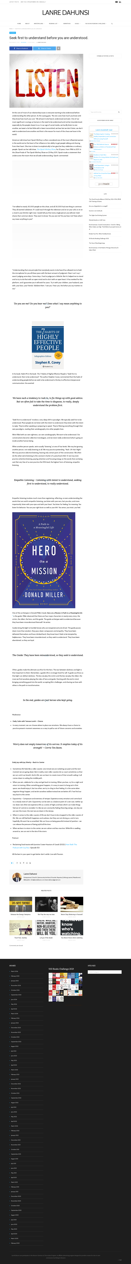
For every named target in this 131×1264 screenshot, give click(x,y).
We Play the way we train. (46, 914)
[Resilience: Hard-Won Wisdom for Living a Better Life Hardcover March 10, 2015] (91, 159)
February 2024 (15, 1018)
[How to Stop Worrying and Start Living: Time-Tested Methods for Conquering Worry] (80, 996)
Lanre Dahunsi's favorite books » (74, 1005)
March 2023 (14, 1070)
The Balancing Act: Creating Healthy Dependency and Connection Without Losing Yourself (105, 136)
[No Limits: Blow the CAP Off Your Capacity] (77, 978)
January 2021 (14, 1191)
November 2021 (15, 1145)
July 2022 (13, 1107)
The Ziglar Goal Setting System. (98, 215)
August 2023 (14, 1046)
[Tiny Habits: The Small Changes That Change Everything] (54, 995)
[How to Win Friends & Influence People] (58, 978)
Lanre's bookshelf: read (104, 130)
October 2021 (15, 1149)
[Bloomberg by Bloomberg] (58, 995)
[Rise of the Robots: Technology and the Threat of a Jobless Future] (58, 1001)
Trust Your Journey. (20, 938)
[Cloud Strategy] (77, 995)
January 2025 (15, 981)
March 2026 (14, 971)
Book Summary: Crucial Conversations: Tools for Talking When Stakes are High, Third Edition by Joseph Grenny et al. (105, 227)
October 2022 (15, 1093)
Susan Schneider (98, 177)
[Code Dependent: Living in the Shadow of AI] (91, 169)
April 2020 (14, 1234)
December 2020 (16, 1196)
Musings (12, 33)
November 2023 (16, 1032)
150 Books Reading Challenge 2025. (99, 238)
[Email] (4, 133)
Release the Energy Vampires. (21, 914)
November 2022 (16, 1088)
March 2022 (14, 1126)
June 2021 (14, 1168)
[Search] (111, 23)
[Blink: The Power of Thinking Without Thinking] (50, 978)
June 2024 (14, 999)
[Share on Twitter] (4, 123)
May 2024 (14, 1004)
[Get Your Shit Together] (73, 990)
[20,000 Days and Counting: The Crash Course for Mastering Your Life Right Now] (73, 995)
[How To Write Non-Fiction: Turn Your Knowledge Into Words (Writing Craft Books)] (62, 989)
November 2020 (16, 1201)
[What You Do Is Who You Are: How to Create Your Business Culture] (50, 995)
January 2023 (15, 1079)
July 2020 (14, 1220)
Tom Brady (93, 151)
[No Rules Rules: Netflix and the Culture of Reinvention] (54, 989)
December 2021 (15, 1140)
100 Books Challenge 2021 (61, 969)
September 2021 (16, 1154)
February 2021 (15, 1187)
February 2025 (15, 976)
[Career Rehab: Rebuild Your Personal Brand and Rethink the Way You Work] (62, 984)
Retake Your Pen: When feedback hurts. (100, 234)
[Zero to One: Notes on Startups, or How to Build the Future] (73, 978)
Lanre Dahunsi (41, 42)
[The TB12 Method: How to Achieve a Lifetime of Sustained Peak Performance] (91, 148)
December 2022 (16, 1084)
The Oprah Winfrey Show (46, 149)
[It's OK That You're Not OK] (69, 989)
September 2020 (16, 1210)
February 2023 (15, 1074)
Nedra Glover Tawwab (95, 141)
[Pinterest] (4, 128)
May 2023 (14, 1060)
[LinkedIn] (30, 863)
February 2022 (15, 1131)
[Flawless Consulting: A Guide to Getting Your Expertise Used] (65, 988)
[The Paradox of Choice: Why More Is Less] (65, 978)
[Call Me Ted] (80, 984)
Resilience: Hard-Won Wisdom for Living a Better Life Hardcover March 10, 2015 (106, 157)
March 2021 (14, 1182)
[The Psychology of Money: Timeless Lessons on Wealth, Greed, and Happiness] (77, 990)
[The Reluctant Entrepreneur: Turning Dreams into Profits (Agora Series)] (50, 984)
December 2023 (16, 1027)
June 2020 (14, 1224)
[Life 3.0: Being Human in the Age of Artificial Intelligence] (80, 987)
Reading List (53, 23)
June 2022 (14, 1112)
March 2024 (14, 1013)
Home (19, 23)
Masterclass (38, 23)
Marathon (66, 23)
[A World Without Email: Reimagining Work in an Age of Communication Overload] (62, 1001)
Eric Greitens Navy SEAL (96, 161)
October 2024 (15, 990)
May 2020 (14, 1229)
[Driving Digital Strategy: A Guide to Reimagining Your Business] (50, 1001)
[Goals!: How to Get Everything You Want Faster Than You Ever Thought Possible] (54, 978)
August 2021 (14, 1159)
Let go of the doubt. (46, 938)
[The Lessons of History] (54, 1001)
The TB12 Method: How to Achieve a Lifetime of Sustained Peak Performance (105, 147)
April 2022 (14, 1121)
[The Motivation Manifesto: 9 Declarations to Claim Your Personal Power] (54, 982)
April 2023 (14, 1065)
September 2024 (16, 995)
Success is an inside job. (29, 2)
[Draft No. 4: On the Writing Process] (65, 995)
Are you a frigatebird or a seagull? (98, 206)
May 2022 (14, 1116)
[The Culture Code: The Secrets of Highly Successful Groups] (62, 995)
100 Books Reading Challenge (95, 23)
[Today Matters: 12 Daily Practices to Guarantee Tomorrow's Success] (58, 984)
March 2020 (14, 1238)
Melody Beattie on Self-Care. (97, 220)
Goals (77, 23)
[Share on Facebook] (4, 118)
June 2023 (14, 1056)
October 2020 (15, 1205)
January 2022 (15, 1135)
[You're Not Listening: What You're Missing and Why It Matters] (50, 989)
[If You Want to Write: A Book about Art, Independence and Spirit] (69, 978)
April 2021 (14, 1177)
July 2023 (13, 1051)
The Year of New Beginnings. (97, 243)
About (27, 23)
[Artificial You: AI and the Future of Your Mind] (91, 177)
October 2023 (15, 1037)
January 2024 (15, 1023)
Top (120, 1260)
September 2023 (16, 1041)
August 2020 (15, 1215)
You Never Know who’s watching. (72, 938)
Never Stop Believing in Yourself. (72, 914)
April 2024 (14, 1009)
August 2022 (14, 1102)
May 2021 (13, 1173)
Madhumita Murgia (99, 169)
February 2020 (15, 1243)
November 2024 (16, 985)
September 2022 (16, 1098)
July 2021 (13, 1163)
